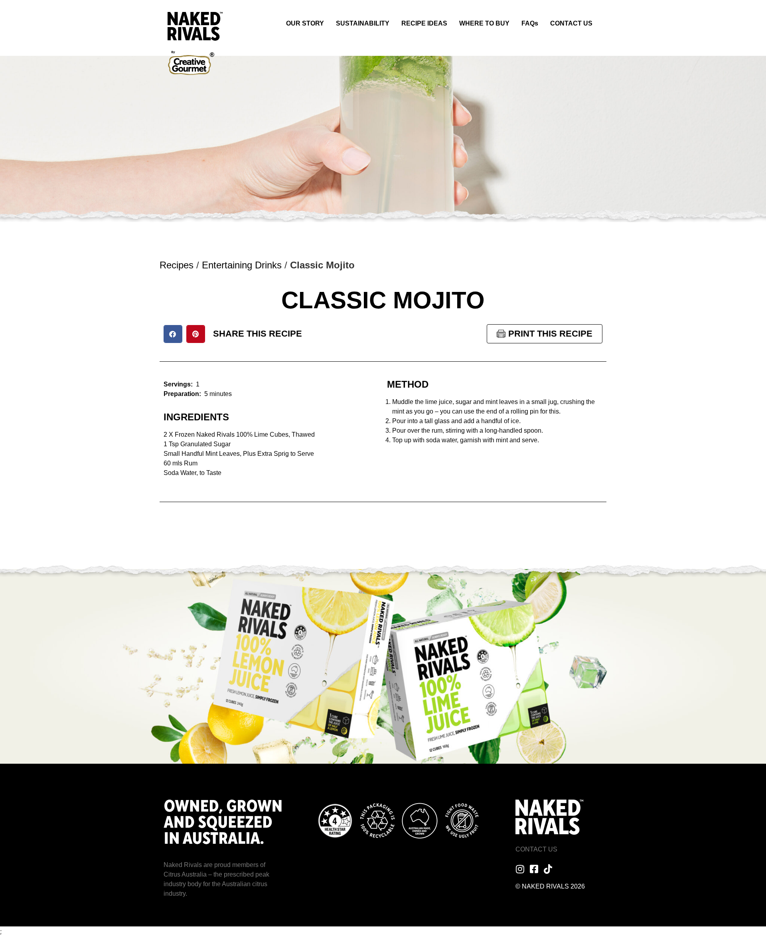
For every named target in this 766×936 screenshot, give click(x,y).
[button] (173, 334)
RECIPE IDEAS (424, 23)
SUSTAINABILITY (362, 23)
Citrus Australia (185, 874)
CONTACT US (571, 23)
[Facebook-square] (534, 869)
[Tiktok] (548, 869)
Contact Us (536, 849)
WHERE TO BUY (484, 23)
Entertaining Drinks (242, 265)
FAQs (529, 23)
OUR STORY (305, 23)
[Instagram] (520, 869)
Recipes (176, 265)
